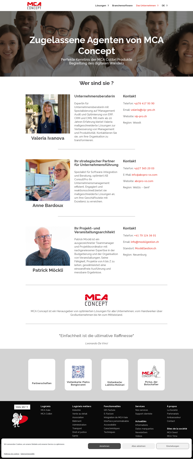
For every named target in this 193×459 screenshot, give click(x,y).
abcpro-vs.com (144, 181)
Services (140, 406)
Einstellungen (172, 446)
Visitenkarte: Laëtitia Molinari (114, 383)
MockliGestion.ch (145, 248)
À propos (172, 406)
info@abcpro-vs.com (144, 174)
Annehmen (104, 446)
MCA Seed (172, 432)
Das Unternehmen (146, 6)
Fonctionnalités (112, 406)
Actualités (140, 421)
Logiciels (46, 406)
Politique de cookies (11, 454)
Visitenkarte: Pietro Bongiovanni (78, 383)
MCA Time (172, 436)
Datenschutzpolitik (28, 454)
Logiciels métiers (81, 406)
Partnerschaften (41, 383)
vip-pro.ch (141, 116)
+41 (144, 103)
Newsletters (141, 432)
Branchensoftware (122, 6)
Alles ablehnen (138, 446)
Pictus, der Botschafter (151, 383)
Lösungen (100, 6)
